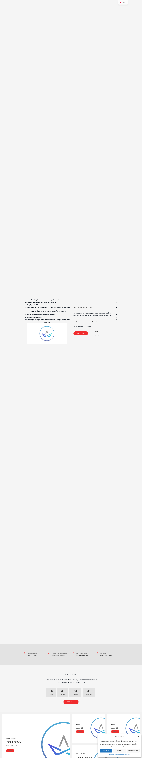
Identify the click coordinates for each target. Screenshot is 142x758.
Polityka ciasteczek (112, 754)
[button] (139, 736)
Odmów (119, 750)
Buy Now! (71, 702)
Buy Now (80, 333)
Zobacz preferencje (133, 750)
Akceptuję (106, 750)
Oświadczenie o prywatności (123, 754)
